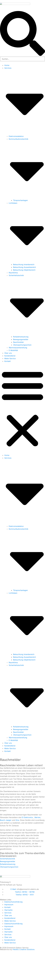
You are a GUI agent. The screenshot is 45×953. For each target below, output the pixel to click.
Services (7, 913)
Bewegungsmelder (20, 339)
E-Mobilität (13, 350)
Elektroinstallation (16, 136)
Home (6, 65)
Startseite (8, 910)
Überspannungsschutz (22, 345)
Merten (37, 817)
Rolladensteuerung (20, 337)
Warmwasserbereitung (18, 347)
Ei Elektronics (28, 817)
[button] (22, 408)
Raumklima (13, 273)
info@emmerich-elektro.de (28, 889)
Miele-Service (10, 358)
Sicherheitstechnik (7, 859)
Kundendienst (9, 356)
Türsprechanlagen (20, 200)
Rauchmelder (18, 342)
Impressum (8, 904)
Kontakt (7, 361)
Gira (17, 820)
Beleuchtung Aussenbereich (24, 267)
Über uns (8, 353)
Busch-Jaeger (5, 820)
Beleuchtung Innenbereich (23, 264)
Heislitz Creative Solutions (24, 949)
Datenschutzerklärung (13, 902)
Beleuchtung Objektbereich (24, 270)
